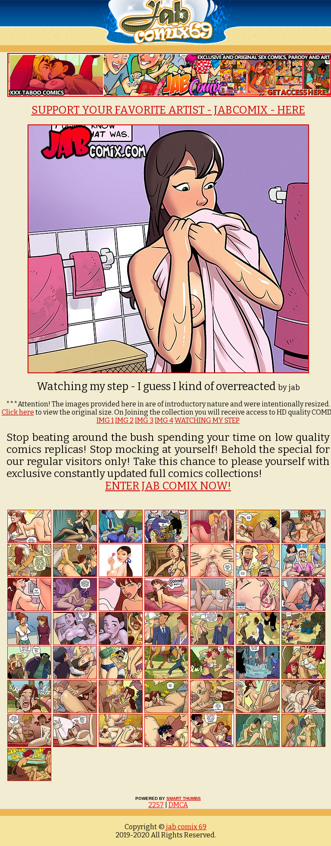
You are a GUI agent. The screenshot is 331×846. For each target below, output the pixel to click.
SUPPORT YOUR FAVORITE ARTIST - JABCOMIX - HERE (168, 110)
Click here (18, 412)
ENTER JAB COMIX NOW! (168, 486)
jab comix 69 (185, 827)
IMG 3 (144, 420)
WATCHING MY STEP (207, 420)
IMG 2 (124, 420)
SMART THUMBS (183, 798)
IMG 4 (164, 420)
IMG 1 (105, 420)
